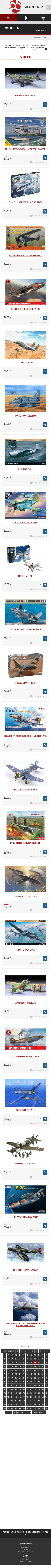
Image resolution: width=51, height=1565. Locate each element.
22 (4, 1359)
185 (31, 1408)
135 (24, 1393)
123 (24, 1389)
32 (42, 1359)
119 (8, 1389)
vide (42, 18)
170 (20, 1405)
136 (27, 1393)
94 (4, 1382)
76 (27, 1374)
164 (43, 1401)
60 (12, 1370)
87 (23, 1378)
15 (23, 1355)
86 (20, 1378)
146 (20, 1397)
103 (39, 1382)
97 (16, 1382)
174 (35, 1405)
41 (31, 1363)
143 (8, 1397)
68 (42, 1370)
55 (38, 1366)
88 (27, 1378)
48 (12, 1366)
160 (27, 1401)
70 (4, 1374)
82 (4, 1378)
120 (12, 1389)
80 (42, 1374)
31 (38, 1359)
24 (12, 1359)
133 (16, 1393)
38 (20, 1363)
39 (23, 1363)
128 (43, 1389)
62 (20, 1370)
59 (8, 1370)
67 (38, 1370)
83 (8, 1378)
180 (12, 1408)
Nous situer (25, 1559)
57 (46, 1366)
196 (30, 1412)
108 (12, 1385)
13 (16, 1355)
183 (24, 1408)
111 (23, 1385)
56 (42, 1366)
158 (20, 1401)
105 (46, 1382)
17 (31, 1355)
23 (8, 1359)
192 (14, 1412)
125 (31, 1389)
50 (20, 1366)
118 (4, 1389)
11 (8, 1355)
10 (4, 1355)
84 (12, 1378)
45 (46, 1363)
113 (31, 1385)
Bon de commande (25, 1551)
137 (31, 1393)
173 (31, 1405)
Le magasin (25, 1547)
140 (43, 1393)
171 (23, 1405)
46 (4, 1366)
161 (31, 1401)
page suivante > (38, 1412)
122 (20, 1389)
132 (12, 1393)
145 (16, 1397)
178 (5, 1408)
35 (8, 1363)
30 (35, 1359)
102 (35, 1382)
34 (4, 1363)
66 (35, 1370)
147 (24, 1397)
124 (27, 1389)
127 (39, 1389)
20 (42, 1355)
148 (27, 1397)
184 (27, 1408)
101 (31, 1382)
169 (16, 1405)
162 (35, 1401)
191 (11, 1412)
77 (31, 1374)
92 (42, 1378)
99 (23, 1382)
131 (8, 1393)
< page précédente (8, 1351)
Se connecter (25, 18)
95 (8, 1382)
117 (46, 1385)
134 (20, 1393)
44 (42, 1363)
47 (8, 1366)
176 (43, 1405)
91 (38, 1378)
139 (39, 1393)
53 (31, 1366)
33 (46, 1359)
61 (16, 1370)
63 (23, 1370)
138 (35, 1393)
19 (38, 1355)
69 (46, 1370)
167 (8, 1405)
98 (20, 1382)
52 (27, 1366)
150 (35, 1397)
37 (16, 1363)
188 (43, 1408)
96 (12, 1382)
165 (46, 1401)
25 (16, 1359)
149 (31, 1397)
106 (5, 1385)
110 (20, 1385)
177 (46, 1405)
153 (46, 1397)
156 (12, 1401)
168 (12, 1405)
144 (12, 1397)
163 (39, 1401)
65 (31, 1370)
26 (20, 1359)
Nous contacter (25, 1561)
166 (5, 1405)
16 (27, 1355)
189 (46, 1408)
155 (8, 1401)
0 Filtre (40, 30)
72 (12, 1374)
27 (23, 1359)
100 (27, 1382)
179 (8, 1408)
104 (43, 1382)
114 (35, 1385)
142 (5, 1397)
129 (46, 1389)
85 (16, 1378)
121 (16, 1389)
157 (16, 1401)
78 (35, 1374)
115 (39, 1385)
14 (19, 1355)
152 (43, 1397)
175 (39, 1405)
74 (20, 1374)
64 (27, 1370)
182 (20, 1408)
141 (46, 1393)
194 (22, 1412)
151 (39, 1397)
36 (12, 1363)
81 (46, 1374)
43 (38, 1363)
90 (35, 1378)
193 (18, 1412)
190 (7, 1412)
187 (39, 1408)
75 (23, 1374)
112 (27, 1385)
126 (35, 1389)
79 (38, 1374)
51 (23, 1366)
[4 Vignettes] (45, 38)
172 (27, 1405)
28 (27, 1359)
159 (24, 1401)
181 (16, 1408)
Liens (25, 1549)
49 (16, 1366)
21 (46, 1355)
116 (42, 1385)
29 (31, 1359)
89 (31, 1378)
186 (35, 1408)
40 (27, 1363)
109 (16, 1385)
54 (35, 1366)
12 (12, 1355)
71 (8, 1374)
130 (5, 1393)
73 (16, 1374)
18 (35, 1355)
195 (26, 1412)
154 (5, 1401)
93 (46, 1378)
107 (8, 1385)
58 (4, 1370)
